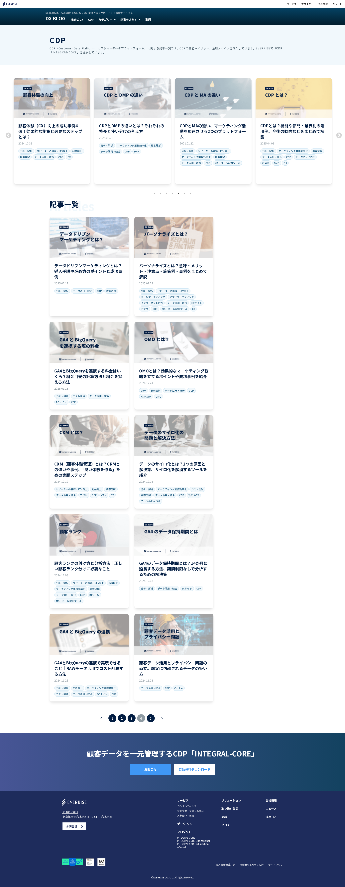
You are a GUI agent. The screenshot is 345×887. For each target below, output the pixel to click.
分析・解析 (26, 151)
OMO (277, 163)
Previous (7, 134)
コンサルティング (186, 806)
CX (69, 157)
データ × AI (184, 824)
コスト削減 (79, 396)
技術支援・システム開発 (190, 810)
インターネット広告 (152, 303)
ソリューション (231, 800)
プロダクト (307, 4)
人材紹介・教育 (185, 815)
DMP (136, 151)
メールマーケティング (153, 297)
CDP (91, 20)
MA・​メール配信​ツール (227, 163)
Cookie (178, 688)
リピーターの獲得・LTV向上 (52, 151)
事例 (148, 20)
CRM (103, 495)
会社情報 (323, 4)
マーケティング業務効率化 (132, 145)
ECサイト (196, 303)
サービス (291, 4)
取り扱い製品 (229, 808)
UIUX (143, 390)
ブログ (225, 825)
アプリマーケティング (182, 297)
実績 (224, 817)
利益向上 (77, 151)
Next (338, 134)
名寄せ (266, 163)
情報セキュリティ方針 (252, 864)
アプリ (144, 308)
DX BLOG (55, 18)
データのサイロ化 (305, 157)
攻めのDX (77, 20)
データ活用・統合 (44, 157)
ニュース (337, 4)
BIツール (94, 594)
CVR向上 (113, 582)
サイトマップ (275, 864)
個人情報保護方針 (225, 864)
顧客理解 (25, 157)
